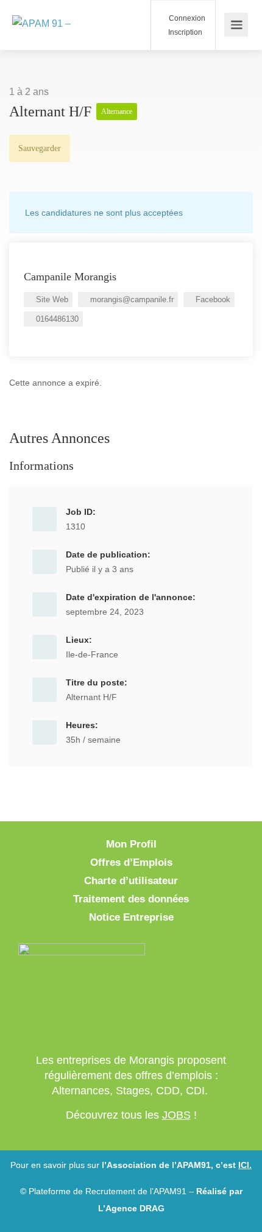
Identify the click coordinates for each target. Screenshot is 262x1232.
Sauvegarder (39, 148)
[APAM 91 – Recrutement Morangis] (64, 24)
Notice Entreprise (131, 917)
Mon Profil (131, 844)
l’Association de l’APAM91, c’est (177, 1165)
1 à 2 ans (29, 92)
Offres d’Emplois (131, 862)
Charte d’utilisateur (131, 881)
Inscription (184, 32)
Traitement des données (131, 899)
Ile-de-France (92, 654)
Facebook (211, 299)
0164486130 (56, 319)
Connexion (186, 18)
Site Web (51, 299)
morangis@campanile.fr (131, 299)
